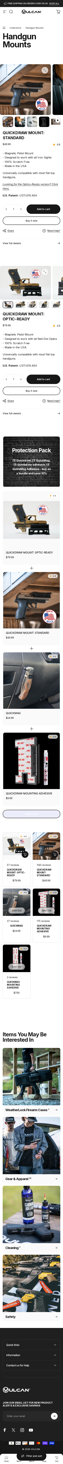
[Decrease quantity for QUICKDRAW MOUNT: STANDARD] (6, 209)
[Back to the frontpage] (4, 27)
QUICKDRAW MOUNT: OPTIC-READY (29, 552)
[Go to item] (8, 122)
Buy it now (31, 220)
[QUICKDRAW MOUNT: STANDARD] (31, 600)
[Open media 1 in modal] (44, 70)
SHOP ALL (54, 3)
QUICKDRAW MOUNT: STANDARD (27, 632)
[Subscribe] (54, 1416)
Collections (15, 27)
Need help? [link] (53, 230)
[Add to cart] (25, 854)
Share (10, 230)
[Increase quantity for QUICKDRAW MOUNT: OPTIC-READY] (20, 379)
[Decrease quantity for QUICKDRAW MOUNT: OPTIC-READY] (6, 379)
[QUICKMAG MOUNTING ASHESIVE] (16, 958)
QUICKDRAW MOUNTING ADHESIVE (29, 793)
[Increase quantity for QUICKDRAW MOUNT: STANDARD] (20, 209)
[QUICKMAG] (31, 680)
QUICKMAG (13, 713)
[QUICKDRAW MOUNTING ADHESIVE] (31, 761)
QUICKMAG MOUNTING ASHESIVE (13, 984)
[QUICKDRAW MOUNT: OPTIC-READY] (31, 520)
